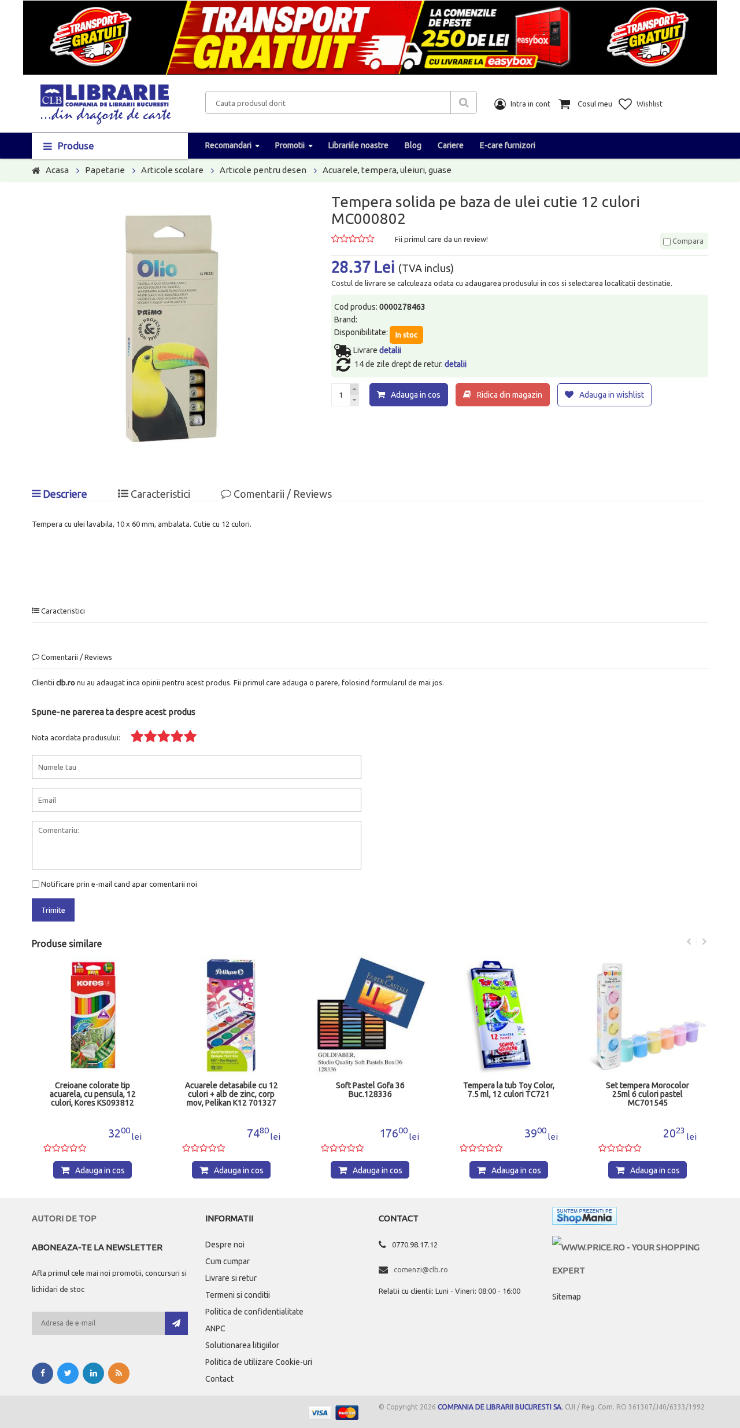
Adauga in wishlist (611, 394)
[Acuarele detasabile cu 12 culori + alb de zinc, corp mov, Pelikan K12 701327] (231, 1015)
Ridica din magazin (509, 394)
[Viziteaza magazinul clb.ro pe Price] (630, 1247)
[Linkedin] (93, 1373)
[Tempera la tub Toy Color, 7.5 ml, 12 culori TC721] (508, 1015)
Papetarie (105, 170)
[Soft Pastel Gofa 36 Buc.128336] (370, 1015)
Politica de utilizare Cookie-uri (258, 1362)
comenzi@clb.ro (421, 1269)
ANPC (215, 1328)
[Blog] (119, 1373)
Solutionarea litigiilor (242, 1345)
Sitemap (566, 1296)
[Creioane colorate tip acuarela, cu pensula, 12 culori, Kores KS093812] (92, 1015)
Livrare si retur (231, 1278)
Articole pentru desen (263, 170)
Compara (687, 241)
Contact (219, 1378)
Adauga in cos (416, 394)
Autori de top (64, 1218)
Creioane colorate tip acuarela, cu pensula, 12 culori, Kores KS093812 (93, 1094)
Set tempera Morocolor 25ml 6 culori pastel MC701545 (647, 1094)
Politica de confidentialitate (254, 1311)
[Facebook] (42, 1373)
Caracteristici (159, 494)
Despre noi (225, 1244)
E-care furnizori (507, 145)
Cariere (451, 145)
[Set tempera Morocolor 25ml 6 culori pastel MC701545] (647, 1015)
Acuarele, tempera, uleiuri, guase (387, 170)
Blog (413, 145)
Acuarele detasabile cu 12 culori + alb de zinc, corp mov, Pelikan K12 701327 (231, 1094)
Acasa (57, 170)
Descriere (63, 494)
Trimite (53, 910)
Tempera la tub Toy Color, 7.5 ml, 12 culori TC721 (508, 1090)
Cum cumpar (227, 1261)
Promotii (290, 145)
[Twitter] (68, 1373)
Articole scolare (172, 170)
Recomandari (228, 145)
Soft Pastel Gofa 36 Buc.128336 (370, 1090)
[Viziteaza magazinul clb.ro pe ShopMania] (584, 1218)
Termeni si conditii (237, 1294)
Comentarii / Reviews (281, 494)
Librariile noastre (358, 145)
